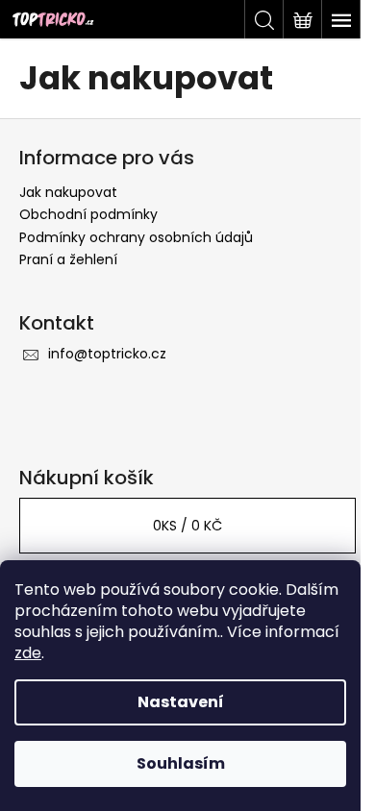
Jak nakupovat (68, 192)
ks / (187, 525)
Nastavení (181, 702)
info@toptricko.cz (107, 353)
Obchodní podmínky (88, 214)
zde (27, 653)
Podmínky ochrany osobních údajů (136, 237)
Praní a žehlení (68, 259)
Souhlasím (181, 763)
